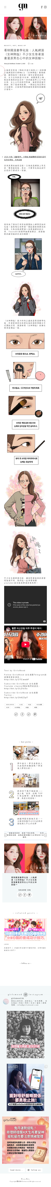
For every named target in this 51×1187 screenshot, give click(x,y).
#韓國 (35, 707)
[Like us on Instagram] (45, 7)
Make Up (22, 45)
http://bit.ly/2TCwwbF (16, 679)
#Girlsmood (10, 704)
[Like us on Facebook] (41, 7)
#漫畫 (27, 707)
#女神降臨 (17, 707)
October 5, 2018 (20, 63)
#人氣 (21, 704)
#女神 (7, 707)
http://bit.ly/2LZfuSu (16, 688)
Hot (14, 45)
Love (6, 944)
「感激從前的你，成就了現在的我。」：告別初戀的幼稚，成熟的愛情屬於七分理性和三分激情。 (25, 835)
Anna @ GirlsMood (9, 63)
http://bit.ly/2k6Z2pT (16, 697)
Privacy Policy (25, 1179)
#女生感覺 (39, 704)
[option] (25, 935)
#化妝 (29, 704)
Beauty (7, 45)
